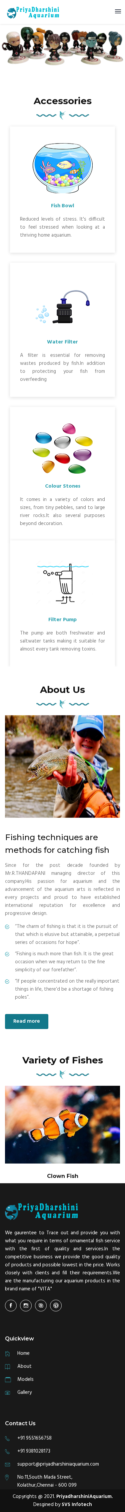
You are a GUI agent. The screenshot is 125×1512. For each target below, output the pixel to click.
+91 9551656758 (34, 1438)
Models (25, 1379)
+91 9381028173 (33, 1451)
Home (23, 1353)
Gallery (24, 1393)
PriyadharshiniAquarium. (84, 1497)
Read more (26, 1021)
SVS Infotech (77, 1505)
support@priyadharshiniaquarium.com (58, 1464)
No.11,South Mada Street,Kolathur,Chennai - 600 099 (47, 1481)
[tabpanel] (62, 1134)
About (24, 1366)
